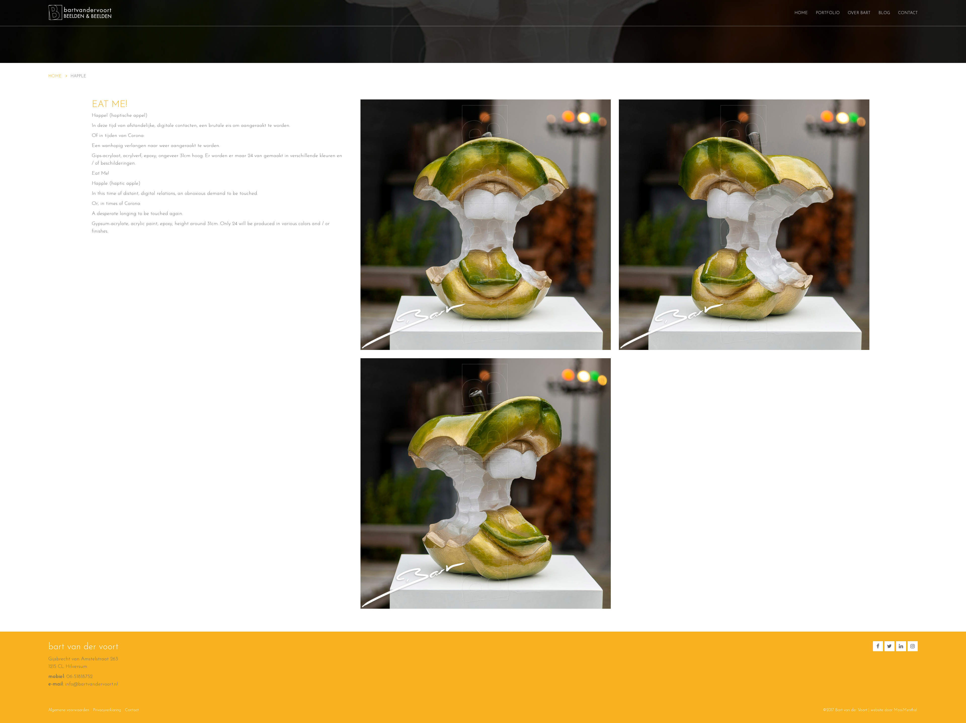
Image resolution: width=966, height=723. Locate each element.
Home (801, 13)
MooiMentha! (905, 710)
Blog (884, 13)
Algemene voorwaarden (68, 710)
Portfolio (828, 13)
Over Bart (859, 13)
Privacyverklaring (107, 710)
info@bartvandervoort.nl (91, 684)
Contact (908, 13)
